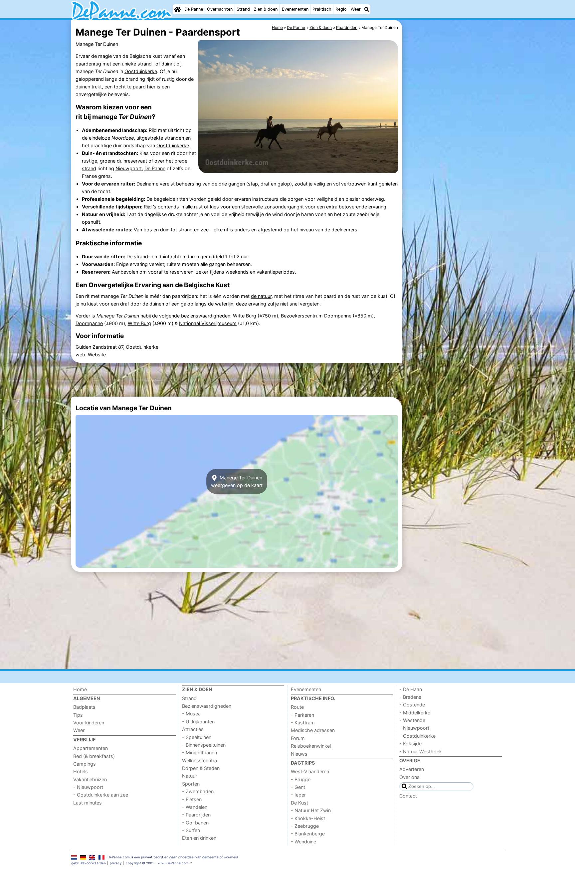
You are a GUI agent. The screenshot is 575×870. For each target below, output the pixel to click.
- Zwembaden (198, 791)
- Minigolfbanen (199, 752)
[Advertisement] (454, 173)
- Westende (412, 720)
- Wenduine (303, 841)
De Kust (299, 803)
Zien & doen (266, 9)
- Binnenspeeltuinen (204, 745)
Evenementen (295, 9)
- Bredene (410, 697)
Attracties (193, 729)
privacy (116, 863)
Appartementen (90, 748)
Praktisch (321, 9)
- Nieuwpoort (88, 787)
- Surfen (191, 830)
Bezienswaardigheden (206, 706)
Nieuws (299, 754)
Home (80, 689)
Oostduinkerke (140, 71)
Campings (84, 764)
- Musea (191, 713)
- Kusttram (303, 722)
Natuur (189, 776)
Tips (78, 715)
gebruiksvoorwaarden (88, 863)
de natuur (261, 296)
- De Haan (410, 689)
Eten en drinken (199, 838)
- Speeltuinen (196, 737)
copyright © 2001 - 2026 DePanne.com (157, 863)
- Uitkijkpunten (198, 721)
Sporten (191, 784)
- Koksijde (410, 743)
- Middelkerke (414, 712)
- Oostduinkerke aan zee (100, 795)
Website (97, 354)
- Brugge (300, 779)
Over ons (409, 777)
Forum (298, 738)
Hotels (80, 771)
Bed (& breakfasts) (94, 756)
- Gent (298, 787)
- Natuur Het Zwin (311, 810)
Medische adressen (313, 730)
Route (297, 707)
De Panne (193, 9)
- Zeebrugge (305, 826)
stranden (174, 138)
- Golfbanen (195, 822)
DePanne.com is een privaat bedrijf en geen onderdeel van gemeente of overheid (172, 857)
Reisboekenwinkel (311, 746)
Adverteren (411, 769)
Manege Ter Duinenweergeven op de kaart (237, 481)
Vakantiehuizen (90, 779)
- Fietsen (192, 799)
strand (89, 168)
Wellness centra (199, 760)
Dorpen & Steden (201, 768)
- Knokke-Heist (308, 818)
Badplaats (84, 707)
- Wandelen (194, 807)
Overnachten (220, 9)
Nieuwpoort (128, 168)
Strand (243, 9)
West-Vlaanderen (310, 771)
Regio (341, 9)
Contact (408, 796)
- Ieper (298, 795)
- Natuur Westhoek (420, 751)
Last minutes (87, 803)
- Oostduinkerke (417, 736)
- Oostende (412, 704)
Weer (356, 9)
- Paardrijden (196, 814)
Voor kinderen (88, 722)
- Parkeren (302, 715)
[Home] (177, 9)
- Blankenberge (308, 833)
